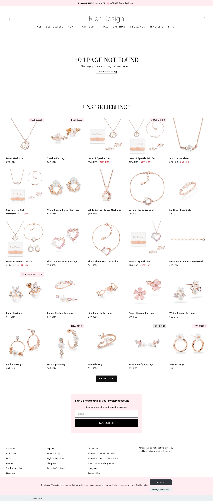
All (39, 26)
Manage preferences (160, 489)
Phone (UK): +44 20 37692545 (103, 458)
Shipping (51, 463)
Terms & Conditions (56, 468)
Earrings (119, 26)
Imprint (50, 448)
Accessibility (94, 473)
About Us (10, 448)
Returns (9, 463)
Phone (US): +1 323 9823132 (101, 453)
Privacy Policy (54, 453)
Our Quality (11, 453)
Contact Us (93, 448)
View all (106, 378)
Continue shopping (106, 71)
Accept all (161, 482)
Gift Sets (88, 26)
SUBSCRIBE (106, 423)
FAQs (8, 458)
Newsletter (11, 473)
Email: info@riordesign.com (101, 463)
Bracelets (156, 26)
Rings (172, 26)
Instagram (92, 468)
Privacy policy (37, 497)
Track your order (14, 468)
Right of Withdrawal (56, 458)
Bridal (103, 26)
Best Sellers (54, 26)
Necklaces (137, 26)
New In (73, 26)
